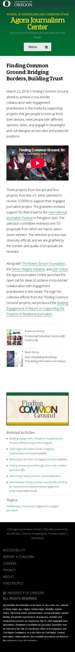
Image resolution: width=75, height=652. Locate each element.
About (8, 576)
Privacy (9, 570)
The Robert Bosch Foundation (43, 263)
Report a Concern (18, 557)
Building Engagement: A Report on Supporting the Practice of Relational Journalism (37, 308)
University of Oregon (25, 593)
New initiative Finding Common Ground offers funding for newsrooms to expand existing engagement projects (38, 486)
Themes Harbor (57, 533)
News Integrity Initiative (28, 269)
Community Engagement (35, 506)
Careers (9, 563)
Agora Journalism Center (37, 23)
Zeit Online (60, 269)
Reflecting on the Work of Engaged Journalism (33, 459)
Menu (32, 47)
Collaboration (13, 506)
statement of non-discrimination (22, 640)
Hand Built (38, 538)
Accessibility (14, 550)
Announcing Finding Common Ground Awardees (35, 476)
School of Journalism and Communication (38, 14)
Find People (13, 583)
